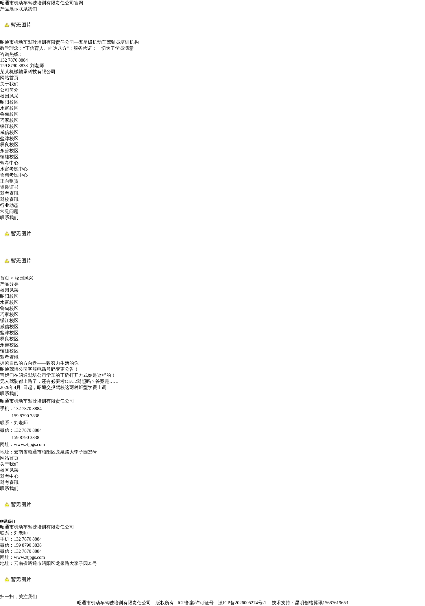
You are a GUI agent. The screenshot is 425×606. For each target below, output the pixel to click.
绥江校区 (9, 126)
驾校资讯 (9, 199)
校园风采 (9, 95)
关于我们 (9, 83)
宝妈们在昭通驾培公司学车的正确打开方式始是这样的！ (58, 375)
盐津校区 (9, 138)
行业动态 (9, 205)
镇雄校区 (9, 156)
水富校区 (9, 108)
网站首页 (9, 77)
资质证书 (9, 187)
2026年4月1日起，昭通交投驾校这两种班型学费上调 (53, 387)
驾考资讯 (9, 193)
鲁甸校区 (9, 114)
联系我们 (28, 8)
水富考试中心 (14, 168)
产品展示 (9, 8)
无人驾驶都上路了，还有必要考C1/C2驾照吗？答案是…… (59, 381)
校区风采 (9, 470)
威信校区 (9, 132)
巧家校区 (9, 120)
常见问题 (9, 211)
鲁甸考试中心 (14, 174)
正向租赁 (9, 181)
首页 (4, 278)
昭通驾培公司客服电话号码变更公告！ (39, 369)
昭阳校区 (9, 102)
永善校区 (9, 150)
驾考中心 (9, 162)
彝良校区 (9, 144)
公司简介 (9, 89)
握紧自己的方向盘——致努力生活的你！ (41, 363)
